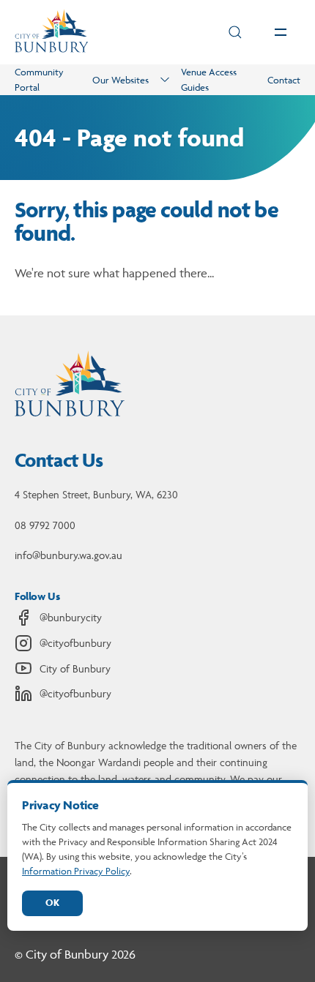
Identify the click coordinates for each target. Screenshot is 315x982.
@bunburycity (71, 617)
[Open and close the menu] (280, 32)
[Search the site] (235, 32)
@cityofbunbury (75, 643)
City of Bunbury (75, 668)
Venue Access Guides (209, 79)
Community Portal (39, 79)
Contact (283, 80)
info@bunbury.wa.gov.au (68, 555)
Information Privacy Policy (76, 871)
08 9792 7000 (45, 525)
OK (52, 902)
